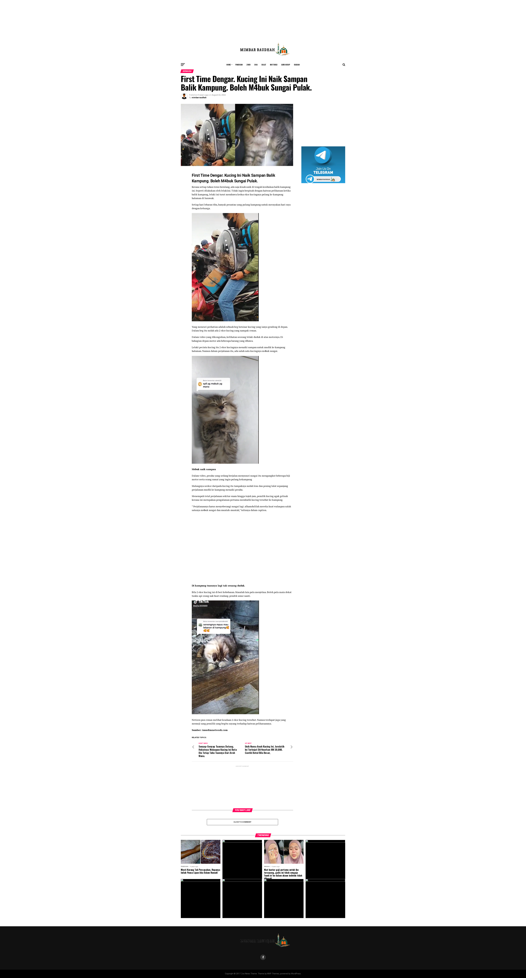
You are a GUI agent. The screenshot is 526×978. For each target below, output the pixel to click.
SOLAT (263, 64)
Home (228, 64)
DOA (256, 64)
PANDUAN (239, 64)
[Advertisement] (263, 19)
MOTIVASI (273, 64)
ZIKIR (248, 64)
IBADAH (297, 64)
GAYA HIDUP (285, 64)
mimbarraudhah (199, 97)
